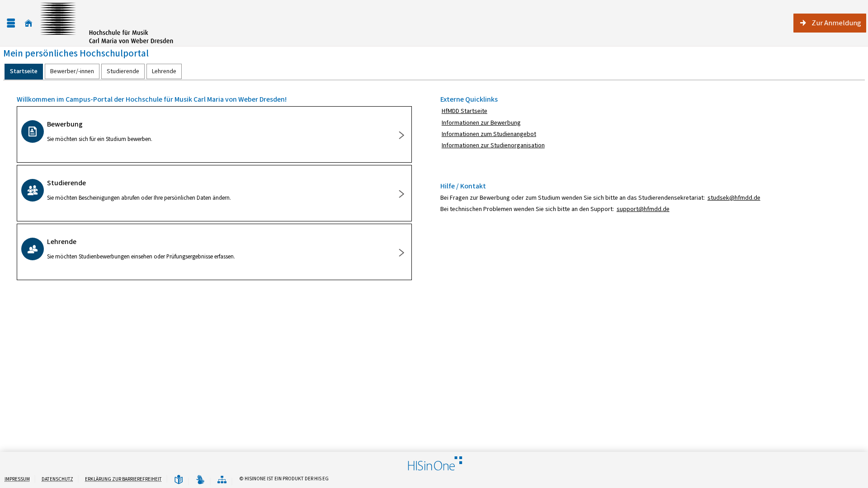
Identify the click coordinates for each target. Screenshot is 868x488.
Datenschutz (57, 479)
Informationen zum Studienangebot (489, 134)
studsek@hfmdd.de (734, 197)
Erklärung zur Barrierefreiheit (123, 479)
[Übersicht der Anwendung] (222, 480)
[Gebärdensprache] (200, 480)
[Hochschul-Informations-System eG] (106, 23)
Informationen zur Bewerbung (481, 122)
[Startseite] (28, 23)
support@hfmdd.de (643, 209)
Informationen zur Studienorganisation (493, 145)
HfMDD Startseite (464, 111)
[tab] (24, 72)
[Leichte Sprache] (178, 480)
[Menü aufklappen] (11, 23)
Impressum (17, 479)
